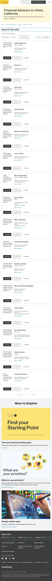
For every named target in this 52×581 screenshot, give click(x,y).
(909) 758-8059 (18, 292)
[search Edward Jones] (19, 2)
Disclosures (21, 542)
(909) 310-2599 (18, 160)
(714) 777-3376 (18, 381)
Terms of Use (45, 562)
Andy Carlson (19, 352)
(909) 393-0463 (18, 51)
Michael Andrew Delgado (23, 286)
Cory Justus (19, 153)
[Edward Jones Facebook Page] (2, 558)
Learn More (7, 57)
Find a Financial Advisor (38, 2)
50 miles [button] (14, 37)
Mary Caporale (19, 220)
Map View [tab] (46, 37)
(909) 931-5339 (18, 116)
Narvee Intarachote (21, 131)
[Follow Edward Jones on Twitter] (10, 558)
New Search (25, 37)
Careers (4, 546)
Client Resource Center (8, 551)
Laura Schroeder (20, 374)
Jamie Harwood (20, 43)
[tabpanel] (26, 218)
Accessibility (37, 562)
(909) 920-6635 (18, 272)
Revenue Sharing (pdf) (27, 562)
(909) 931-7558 (18, 338)
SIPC (25, 571)
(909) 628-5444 (18, 138)
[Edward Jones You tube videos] (13, 558)
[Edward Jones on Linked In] (6, 558)
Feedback (4, 562)
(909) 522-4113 (18, 207)
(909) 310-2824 (18, 72)
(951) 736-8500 (18, 184)
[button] (24, 395)
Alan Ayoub (18, 308)
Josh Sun (18, 87)
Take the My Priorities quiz (8, 487)
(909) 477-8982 (18, 360)
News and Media (38, 542)
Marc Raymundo (20, 175)
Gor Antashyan (20, 330)
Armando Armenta (21, 242)
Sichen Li (18, 65)
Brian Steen (18, 198)
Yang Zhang (19, 109)
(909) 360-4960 (18, 316)
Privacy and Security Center (14, 562)
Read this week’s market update (9, 526)
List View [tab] (38, 37)
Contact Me (16, 57)
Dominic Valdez (20, 264)
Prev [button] (17, 395)
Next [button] (34, 395)
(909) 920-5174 (18, 227)
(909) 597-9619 (18, 95)
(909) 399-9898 (18, 248)
